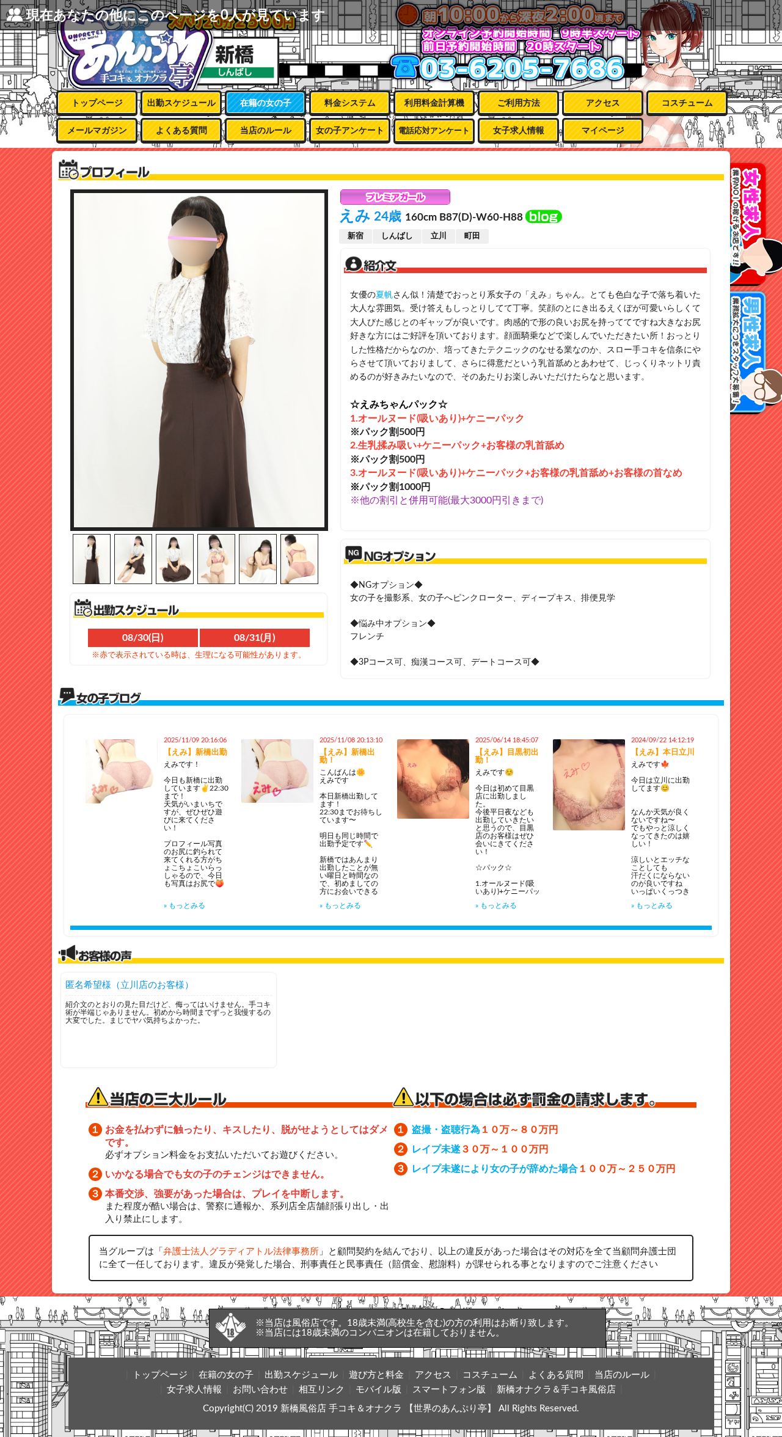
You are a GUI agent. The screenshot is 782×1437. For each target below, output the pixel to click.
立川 (439, 236)
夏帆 (384, 295)
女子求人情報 (518, 130)
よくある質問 (181, 130)
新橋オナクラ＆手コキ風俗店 (556, 1389)
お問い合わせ (260, 1389)
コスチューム (687, 103)
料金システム (350, 103)
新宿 (356, 236)
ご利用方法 (518, 103)
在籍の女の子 (265, 103)
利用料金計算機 (434, 103)
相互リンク (322, 1389)
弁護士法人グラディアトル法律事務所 (241, 1251)
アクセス (603, 103)
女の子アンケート (350, 130)
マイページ (603, 130)
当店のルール (265, 130)
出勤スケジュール (181, 103)
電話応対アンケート (434, 131)
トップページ (97, 103)
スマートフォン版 (449, 1389)
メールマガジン (97, 130)
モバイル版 (378, 1389)
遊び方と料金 (376, 1375)
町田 (472, 236)
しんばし (397, 236)
